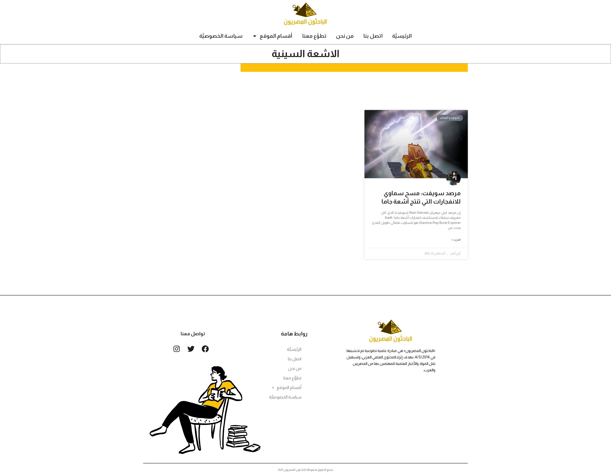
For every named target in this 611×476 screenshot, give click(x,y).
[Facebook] (205, 349)
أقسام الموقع (276, 36)
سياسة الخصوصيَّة (220, 36)
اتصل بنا (373, 36)
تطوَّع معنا (314, 36)
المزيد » (456, 239)
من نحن (345, 36)
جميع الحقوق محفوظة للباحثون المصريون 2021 (305, 469)
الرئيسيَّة (402, 36)
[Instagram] (176, 349)
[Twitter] (191, 349)
